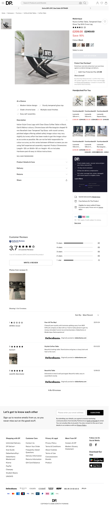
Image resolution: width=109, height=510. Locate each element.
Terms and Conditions (83, 82)
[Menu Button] (3, 3)
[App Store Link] (96, 463)
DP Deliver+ (10, 446)
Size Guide (10, 450)
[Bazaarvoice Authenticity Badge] (17, 241)
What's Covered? (79, 75)
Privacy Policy (50, 443)
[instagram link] (90, 445)
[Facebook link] (96, 445)
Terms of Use (50, 453)
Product (48, 463)
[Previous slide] (18, 8)
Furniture (19, 13)
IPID (103, 80)
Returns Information (33, 459)
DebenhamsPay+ (12, 453)
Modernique (77, 19)
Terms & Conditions (53, 446)
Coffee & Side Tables (30, 13)
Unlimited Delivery (13, 443)
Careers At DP (70, 443)
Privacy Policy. (82, 425)
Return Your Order (33, 446)
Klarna (8, 463)
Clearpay (9, 469)
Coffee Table (42, 13)
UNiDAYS (9, 476)
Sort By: (78, 315)
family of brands (92, 421)
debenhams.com (80, 338)
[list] (42, 57)
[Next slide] (90, 8)
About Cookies (51, 450)
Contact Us (30, 443)
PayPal (8, 466)
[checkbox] (89, 72)
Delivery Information (34, 456)
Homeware (10, 13)
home (3, 13)
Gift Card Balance (33, 463)
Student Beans (12, 473)
